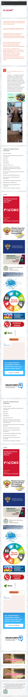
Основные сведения (7, 153)
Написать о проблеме (14, 372)
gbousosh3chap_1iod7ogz (15, 71)
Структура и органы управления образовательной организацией (13, 156)
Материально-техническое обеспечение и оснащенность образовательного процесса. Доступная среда (12, 168)
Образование (5, 160)
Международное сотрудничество (10, 182)
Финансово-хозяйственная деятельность (11, 175)
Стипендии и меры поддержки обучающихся (12, 180)
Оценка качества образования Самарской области (13, 28)
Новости (8, 72)
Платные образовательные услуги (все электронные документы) (13, 172)
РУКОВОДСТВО (6, 162)
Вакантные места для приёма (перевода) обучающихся (11, 178)
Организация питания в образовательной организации (11, 185)
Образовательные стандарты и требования (11, 188)
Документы (5, 158)
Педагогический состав (8, 165)
